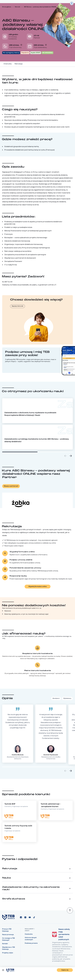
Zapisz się (64, 970)
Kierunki (17, 7)
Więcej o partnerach (11, 486)
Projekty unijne (7, 953)
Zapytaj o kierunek (17, 306)
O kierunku (8, 64)
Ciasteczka (29, 934)
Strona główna (6, 7)
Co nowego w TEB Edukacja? (8, 939)
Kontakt (5, 943)
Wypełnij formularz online (37, 586)
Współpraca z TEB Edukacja (8, 948)
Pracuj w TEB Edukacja (6, 930)
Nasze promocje (8, 934)
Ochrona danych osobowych (31, 938)
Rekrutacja (18, 64)
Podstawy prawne (31, 943)
